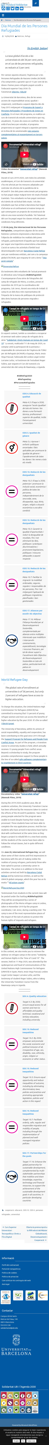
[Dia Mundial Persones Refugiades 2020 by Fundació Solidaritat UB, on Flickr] (11, 266)
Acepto (16, 1441)
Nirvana (24, 1423)
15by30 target (7, 723)
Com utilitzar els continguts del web (16, 1279)
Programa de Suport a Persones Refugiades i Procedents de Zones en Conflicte (22, 110)
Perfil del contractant (10, 1263)
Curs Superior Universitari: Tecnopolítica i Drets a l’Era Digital (11, 1230)
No (23, 1441)
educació (18, 1209)
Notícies (8, 20)
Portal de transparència (11, 1267)
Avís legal (5, 1283)
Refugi (27, 36)
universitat (15, 1213)
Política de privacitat (10, 1275)
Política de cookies (9, 1271)
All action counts (16, 882)
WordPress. (33, 1423)
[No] (46, 1436)
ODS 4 (32, 1209)
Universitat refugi (28, 168)
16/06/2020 (9, 36)
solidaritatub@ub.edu (9, 1326)
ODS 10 (26, 1209)
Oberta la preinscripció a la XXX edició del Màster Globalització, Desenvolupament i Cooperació (36, 1232)
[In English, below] (37, 47)
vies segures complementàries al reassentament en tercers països (21, 134)
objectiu (19, 91)
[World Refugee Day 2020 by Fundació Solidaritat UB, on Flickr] (13, 887)
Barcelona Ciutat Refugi (34, 250)
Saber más (31, 1441)
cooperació (9, 1209)
